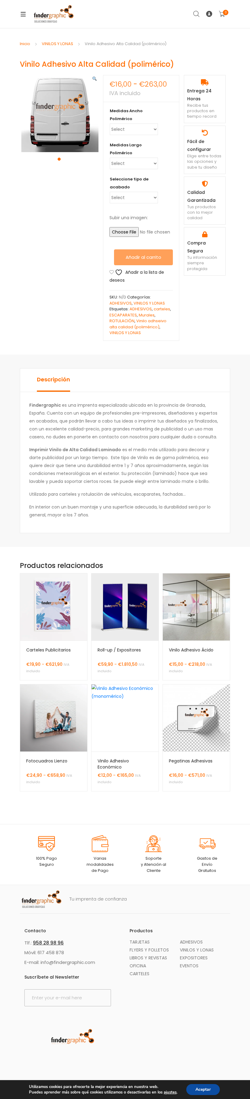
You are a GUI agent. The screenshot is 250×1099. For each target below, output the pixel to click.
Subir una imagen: (128, 218)
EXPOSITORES (194, 958)
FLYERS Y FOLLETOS (149, 950)
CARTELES (139, 974)
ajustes (170, 1092)
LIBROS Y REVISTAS (148, 958)
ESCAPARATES (123, 315)
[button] (94, 79)
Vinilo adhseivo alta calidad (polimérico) (137, 324)
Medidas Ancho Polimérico (126, 115)
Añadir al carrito (143, 257)
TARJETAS (140, 942)
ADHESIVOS (120, 303)
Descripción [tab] (53, 379)
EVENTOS (189, 966)
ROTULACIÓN (121, 321)
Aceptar (203, 1089)
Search (196, 14)
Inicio (25, 44)
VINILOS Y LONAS (57, 44)
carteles (162, 309)
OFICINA (138, 966)
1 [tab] (59, 159)
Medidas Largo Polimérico (126, 149)
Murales (147, 315)
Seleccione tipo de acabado (129, 183)
